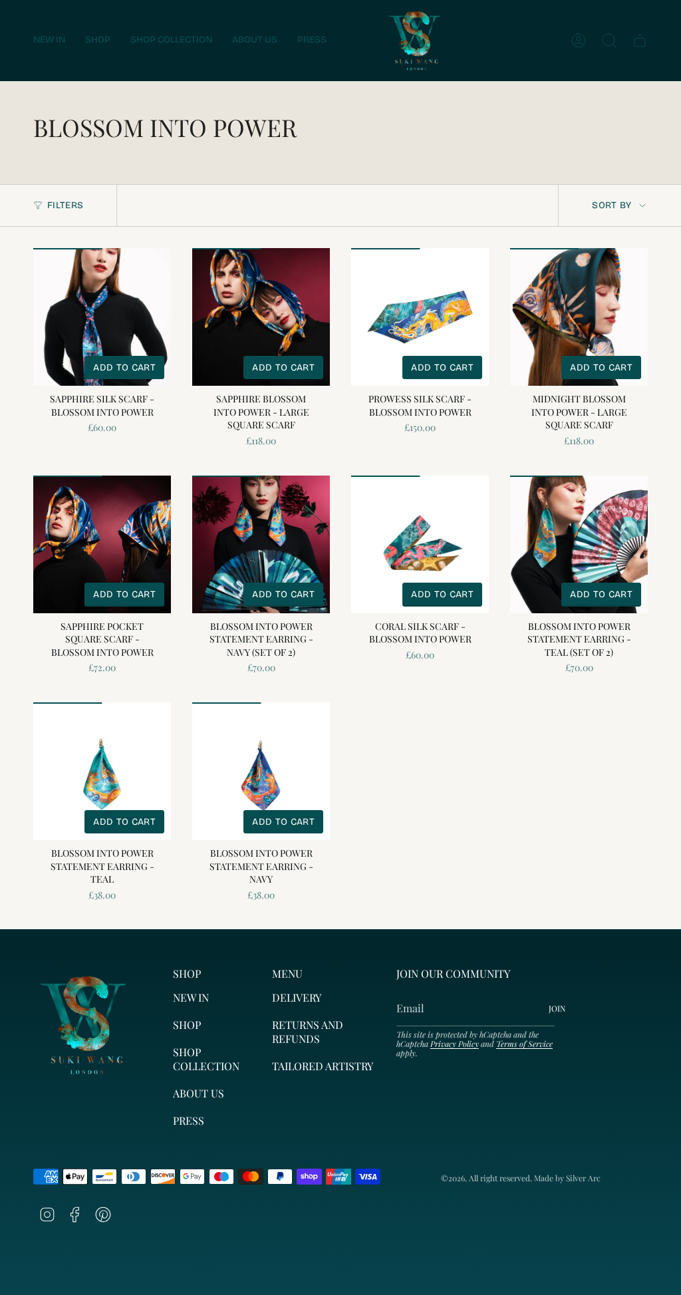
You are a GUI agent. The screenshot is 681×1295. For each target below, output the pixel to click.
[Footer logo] (83, 1025)
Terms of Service (524, 1043)
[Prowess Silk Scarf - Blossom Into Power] (420, 317)
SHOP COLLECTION (206, 1059)
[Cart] (639, 40)
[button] (97, 41)
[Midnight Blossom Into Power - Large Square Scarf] (579, 317)
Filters (65, 205)
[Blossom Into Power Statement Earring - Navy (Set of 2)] (261, 544)
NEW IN (191, 997)
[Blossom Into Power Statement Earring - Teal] (102, 771)
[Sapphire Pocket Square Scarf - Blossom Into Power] (102, 544)
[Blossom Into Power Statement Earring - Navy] (261, 771)
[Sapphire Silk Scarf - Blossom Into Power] (102, 317)
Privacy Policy (454, 1043)
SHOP (187, 1025)
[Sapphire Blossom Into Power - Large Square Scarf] (261, 317)
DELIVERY (296, 997)
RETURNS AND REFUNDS (307, 1032)
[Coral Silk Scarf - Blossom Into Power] (420, 544)
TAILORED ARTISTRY (322, 1066)
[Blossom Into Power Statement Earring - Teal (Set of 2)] (579, 544)
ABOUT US (198, 1093)
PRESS (188, 1120)
